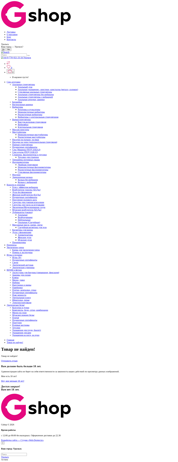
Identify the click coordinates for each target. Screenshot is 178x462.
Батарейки (17, 102)
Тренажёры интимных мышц (26, 160)
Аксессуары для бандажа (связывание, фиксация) (35, 272)
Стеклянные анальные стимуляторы (35, 92)
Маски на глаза (19, 312)
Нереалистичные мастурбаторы (33, 134)
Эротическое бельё (15, 305)
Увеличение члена (15, 247)
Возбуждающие (25, 217)
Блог (9, 37)
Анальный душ (25, 87)
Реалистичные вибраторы (30, 114)
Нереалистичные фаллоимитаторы (34, 167)
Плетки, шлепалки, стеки (24, 290)
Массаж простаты (20, 129)
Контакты (11, 39)
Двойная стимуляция (28, 165)
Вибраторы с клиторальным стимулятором (38, 117)
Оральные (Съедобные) (29, 222)
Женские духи (24, 237)
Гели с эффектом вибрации (25, 187)
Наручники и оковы (21, 285)
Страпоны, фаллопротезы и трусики (29, 154)
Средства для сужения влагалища (28, 202)
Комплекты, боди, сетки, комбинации (30, 310)
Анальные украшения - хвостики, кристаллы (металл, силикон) (48, 89)
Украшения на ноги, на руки (25, 335)
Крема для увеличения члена (26, 250)
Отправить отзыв (9, 361)
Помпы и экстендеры (22, 252)
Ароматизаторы (25, 235)
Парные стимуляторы (22, 144)
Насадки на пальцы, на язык (25, 139)
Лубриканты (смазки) (22, 212)
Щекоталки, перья (20, 300)
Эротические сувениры (23, 267)
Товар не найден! (15, 342)
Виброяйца (23, 124)
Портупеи (17, 322)
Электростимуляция (21, 302)
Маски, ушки (18, 280)
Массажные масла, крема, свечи (27, 225)
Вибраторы (17, 107)
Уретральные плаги (21, 297)
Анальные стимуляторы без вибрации (36, 94)
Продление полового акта (24, 200)
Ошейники (17, 287)
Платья (15, 317)
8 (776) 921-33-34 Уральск (19, 57)
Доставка (11, 32)
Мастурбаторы (19, 132)
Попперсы (12, 245)
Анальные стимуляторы (23, 84)
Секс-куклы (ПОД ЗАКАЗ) (25, 152)
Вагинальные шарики (22, 104)
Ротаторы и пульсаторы (29, 109)
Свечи (15, 262)
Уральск (5, 457)
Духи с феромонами (21, 232)
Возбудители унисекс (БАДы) (26, 190)
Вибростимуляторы (21, 119)
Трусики (16, 327)
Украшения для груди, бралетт (26, 330)
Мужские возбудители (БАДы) (26, 210)
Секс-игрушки (13, 82)
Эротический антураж (22, 265)
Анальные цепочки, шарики (31, 99)
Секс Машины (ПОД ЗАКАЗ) (26, 149)
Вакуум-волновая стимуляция (32, 122)
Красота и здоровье (16, 185)
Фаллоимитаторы (20, 162)
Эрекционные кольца (22, 177)
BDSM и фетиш (14, 270)
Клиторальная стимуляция (30, 127)
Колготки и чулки (20, 307)
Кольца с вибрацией (27, 182)
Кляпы (15, 277)
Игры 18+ (17, 257)
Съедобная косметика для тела (32, 227)
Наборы (16, 282)
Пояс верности (19, 295)
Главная (10, 340)
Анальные (23, 215)
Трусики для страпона (28, 157)
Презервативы (19, 242)
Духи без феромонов (22, 192)
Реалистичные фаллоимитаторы (33, 170)
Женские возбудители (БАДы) (26, 195)
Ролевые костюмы (20, 325)
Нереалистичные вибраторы (31, 112)
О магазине (12, 34)
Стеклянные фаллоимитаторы (32, 172)
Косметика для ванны (22, 230)
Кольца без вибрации (28, 180)
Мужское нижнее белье (23, 315)
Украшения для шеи (21, 332)
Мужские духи (25, 240)
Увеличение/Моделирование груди (28, 207)
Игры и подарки (14, 255)
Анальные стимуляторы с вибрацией (35, 97)
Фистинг (16, 175)
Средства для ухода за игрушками (28, 205)
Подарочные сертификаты (24, 147)
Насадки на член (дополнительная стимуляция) (34, 142)
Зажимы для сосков (21, 275)
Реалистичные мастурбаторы (31, 137)
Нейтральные (24, 220)
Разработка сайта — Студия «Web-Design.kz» (22, 440)
